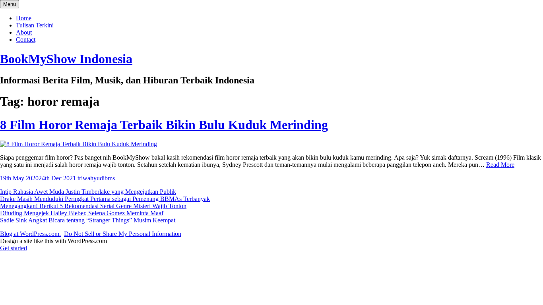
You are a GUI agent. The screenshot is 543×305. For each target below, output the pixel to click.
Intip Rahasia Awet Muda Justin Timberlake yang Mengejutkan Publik (88, 191)
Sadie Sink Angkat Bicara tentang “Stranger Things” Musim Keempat (87, 220)
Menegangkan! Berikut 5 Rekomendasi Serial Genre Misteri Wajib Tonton (93, 206)
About (24, 32)
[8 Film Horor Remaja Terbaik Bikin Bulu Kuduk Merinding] (78, 144)
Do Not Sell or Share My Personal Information (122, 233)
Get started (13, 248)
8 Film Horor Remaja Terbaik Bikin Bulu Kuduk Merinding (164, 125)
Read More (500, 164)
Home (23, 18)
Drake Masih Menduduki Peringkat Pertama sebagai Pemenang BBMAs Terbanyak (105, 198)
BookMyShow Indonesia (66, 59)
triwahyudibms (96, 178)
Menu (9, 4)
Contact (25, 39)
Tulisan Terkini (35, 25)
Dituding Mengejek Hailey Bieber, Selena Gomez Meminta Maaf (81, 213)
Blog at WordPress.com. (30, 233)
